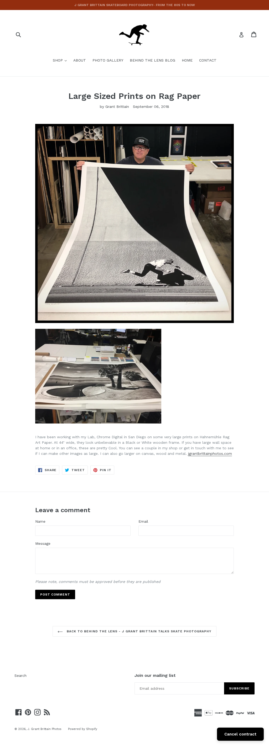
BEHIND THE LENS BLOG (152, 60)
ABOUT (79, 60)
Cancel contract (240, 734)
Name (40, 521)
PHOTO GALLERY (107, 60)
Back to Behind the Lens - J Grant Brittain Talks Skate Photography (138, 631)
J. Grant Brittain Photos (44, 729)
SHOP (61, 60)
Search (20, 675)
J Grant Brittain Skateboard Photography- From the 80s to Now (134, 5)
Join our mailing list (155, 675)
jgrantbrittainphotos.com (210, 453)
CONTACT (207, 60)
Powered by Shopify (82, 729)
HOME (187, 60)
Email (143, 521)
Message (42, 543)
